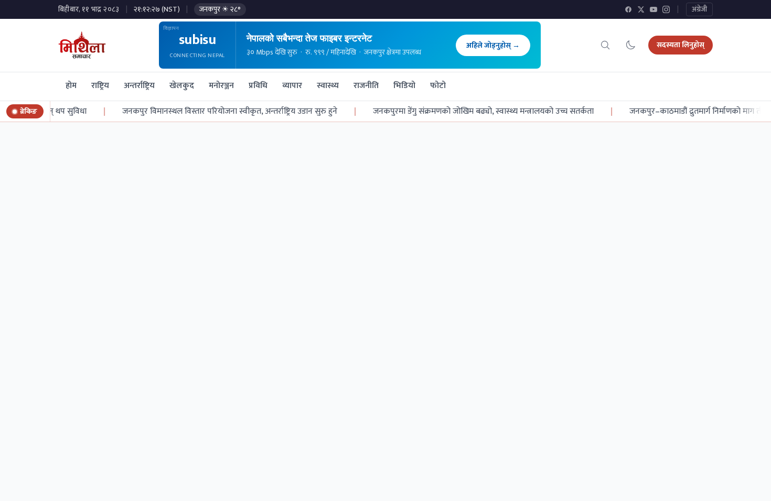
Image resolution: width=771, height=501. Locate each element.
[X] (641, 9)
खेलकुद (181, 86)
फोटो (438, 86)
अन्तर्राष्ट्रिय (139, 86)
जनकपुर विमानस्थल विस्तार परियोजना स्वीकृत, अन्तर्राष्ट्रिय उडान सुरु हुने (223, 111)
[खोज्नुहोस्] (605, 45)
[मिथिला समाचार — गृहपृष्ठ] (82, 45)
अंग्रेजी (699, 9)
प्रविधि (258, 86)
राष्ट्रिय (100, 86)
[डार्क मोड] (630, 45)
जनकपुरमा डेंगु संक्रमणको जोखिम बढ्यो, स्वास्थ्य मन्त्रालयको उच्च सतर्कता (477, 111)
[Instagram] (666, 9)
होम (71, 86)
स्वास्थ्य (328, 86)
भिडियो (404, 86)
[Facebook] (628, 9)
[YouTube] (653, 9)
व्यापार (292, 86)
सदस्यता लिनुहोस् (680, 45)
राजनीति (366, 86)
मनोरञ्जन (221, 86)
